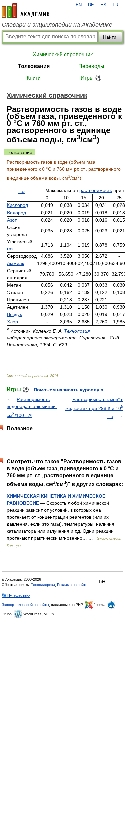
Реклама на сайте (72, 585)
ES (103, 5)
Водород (16, 212)
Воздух (14, 314)
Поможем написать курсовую (68, 389)
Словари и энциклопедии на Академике (57, 24)
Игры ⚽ (91, 78)
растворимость (95, 190)
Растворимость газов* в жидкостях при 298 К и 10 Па (94, 408)
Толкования (34, 66)
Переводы (91, 66)
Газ (21, 191)
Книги (34, 78)
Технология (77, 330)
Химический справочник (63, 54)
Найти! (110, 37)
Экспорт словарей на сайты (25, 605)
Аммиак (15, 263)
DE (91, 5)
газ (10, 248)
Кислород (17, 205)
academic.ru (26, 10)
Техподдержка (43, 585)
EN (79, 5)
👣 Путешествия (16, 595)
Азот (12, 220)
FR (115, 5)
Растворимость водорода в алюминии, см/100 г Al (32, 407)
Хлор (12, 321)
